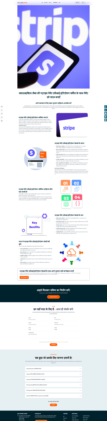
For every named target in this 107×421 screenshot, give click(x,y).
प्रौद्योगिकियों (55, 2)
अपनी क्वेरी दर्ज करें (31, 332)
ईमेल (55, 317)
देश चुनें (30, 327)
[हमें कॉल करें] (105, 106)
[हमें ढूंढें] (105, 116)
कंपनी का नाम (56, 322)
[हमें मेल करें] (105, 113)
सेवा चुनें (55, 327)
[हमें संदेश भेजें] (105, 110)
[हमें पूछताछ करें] (105, 120)
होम (42, 2)
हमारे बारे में (46, 2)
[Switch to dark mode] (88, 2)
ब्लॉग (59, 2)
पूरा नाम (30, 317)
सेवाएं (50, 2)
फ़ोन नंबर (30, 322)
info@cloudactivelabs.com (65, 273)
